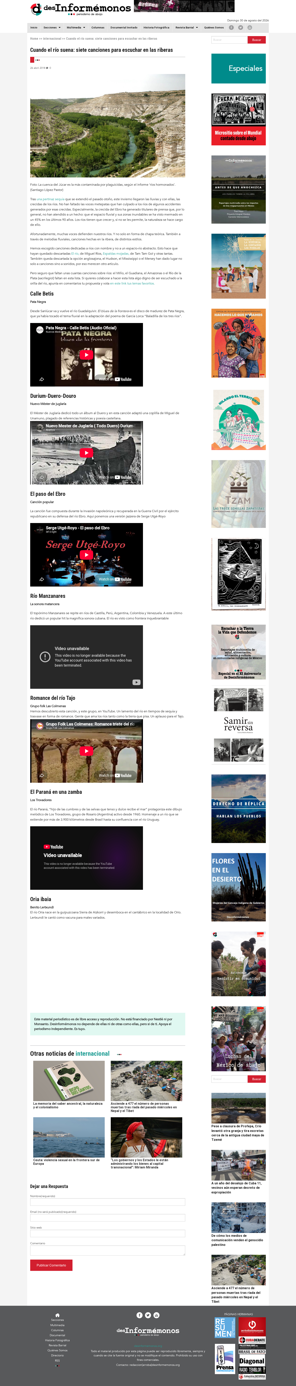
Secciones (57, 1320)
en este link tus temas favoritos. (132, 283)
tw (240, 27)
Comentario (37, 1243)
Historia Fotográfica (156, 27)
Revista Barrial (185, 27)
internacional (52, 39)
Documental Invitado (124, 27)
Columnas (97, 27)
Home (34, 39)
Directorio (57, 1355)
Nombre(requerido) (42, 1196)
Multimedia (74, 27)
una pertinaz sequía (50, 199)
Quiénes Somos (214, 27)
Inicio (33, 27)
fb (231, 27)
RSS (57, 1361)
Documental (57, 1335)
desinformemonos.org (148, 1346)
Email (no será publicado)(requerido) (53, 1212)
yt (249, 27)
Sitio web (36, 1228)
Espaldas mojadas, (115, 253)
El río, (75, 253)
